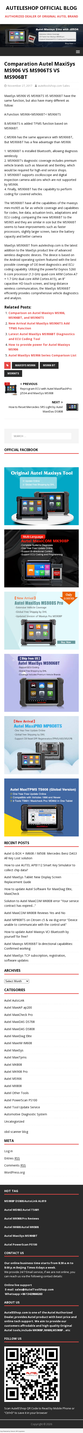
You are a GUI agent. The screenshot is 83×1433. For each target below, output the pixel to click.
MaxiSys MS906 (25, 365)
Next (77, 35)
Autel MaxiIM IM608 (18, 1043)
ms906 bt (49, 365)
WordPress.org (14, 1172)
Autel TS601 (31, 1210)
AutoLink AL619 (35, 1201)
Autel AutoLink (14, 1000)
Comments (15, 1165)
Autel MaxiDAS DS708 (19, 1022)
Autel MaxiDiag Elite (18, 1036)
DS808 (19, 1201)
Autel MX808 (13, 1086)
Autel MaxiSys (13, 1050)
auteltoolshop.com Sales (54, 86)
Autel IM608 (12, 1227)
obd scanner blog (16, 1132)
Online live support (18, 1285)
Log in (8, 1151)
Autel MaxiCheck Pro (18, 1015)
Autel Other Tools (16, 1093)
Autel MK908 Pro (16, 1072)
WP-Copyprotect (20, 1431)
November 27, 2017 (20, 86)
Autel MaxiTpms (15, 1057)
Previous (5, 35)
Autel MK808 (13, 1064)
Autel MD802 (13, 1210)
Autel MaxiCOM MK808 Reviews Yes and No (34, 913)
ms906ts (13, 373)
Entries (12, 1158)
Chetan (12, 1431)
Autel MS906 (13, 1079)
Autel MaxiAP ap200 (18, 1007)
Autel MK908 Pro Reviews (21, 1218)
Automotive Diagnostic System (25, 1114)
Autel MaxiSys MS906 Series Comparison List (42, 355)
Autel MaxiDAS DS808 (19, 1029)
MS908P (9, 1201)
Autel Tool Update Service (22, 1107)
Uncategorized (14, 1121)
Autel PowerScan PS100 (20, 1100)
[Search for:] (41, 436)
